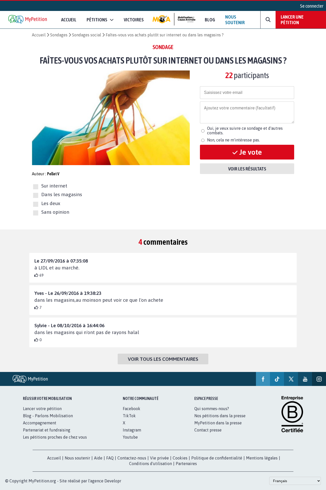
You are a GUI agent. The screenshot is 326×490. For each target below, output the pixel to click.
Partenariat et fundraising (46, 430)
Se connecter (311, 6)
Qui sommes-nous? (211, 408)
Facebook (131, 408)
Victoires (134, 19)
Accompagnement (39, 423)
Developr (112, 481)
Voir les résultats (247, 168)
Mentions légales (262, 458)
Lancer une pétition (292, 19)
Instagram (132, 430)
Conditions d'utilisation (150, 463)
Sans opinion (55, 212)
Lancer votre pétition (42, 408)
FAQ (110, 458)
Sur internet (54, 186)
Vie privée (159, 458)
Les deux (50, 203)
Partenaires (186, 463)
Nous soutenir (235, 19)
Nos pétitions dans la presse (220, 415)
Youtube (130, 437)
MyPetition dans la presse (218, 423)
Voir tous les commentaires (163, 359)
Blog (210, 19)
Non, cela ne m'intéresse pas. (233, 140)
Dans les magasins (61, 194)
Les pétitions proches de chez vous (55, 437)
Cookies (180, 458)
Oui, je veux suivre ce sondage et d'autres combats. (245, 130)
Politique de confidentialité (216, 458)
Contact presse (208, 430)
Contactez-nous (131, 458)
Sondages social (86, 35)
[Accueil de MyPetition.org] (28, 19)
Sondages (58, 35)
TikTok (129, 415)
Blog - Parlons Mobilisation (48, 415)
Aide (98, 458)
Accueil (68, 19)
